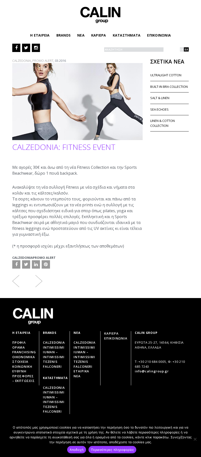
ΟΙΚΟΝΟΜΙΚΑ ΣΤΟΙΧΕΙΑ (23, 359)
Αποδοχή (77, 450)
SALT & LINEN (159, 98)
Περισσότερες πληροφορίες (112, 450)
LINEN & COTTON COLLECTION (162, 123)
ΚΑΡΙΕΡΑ (98, 35)
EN (182, 49)
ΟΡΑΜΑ (18, 347)
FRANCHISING (24, 352)
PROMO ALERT (42, 60)
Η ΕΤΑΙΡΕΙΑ (40, 35)
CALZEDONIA (21, 60)
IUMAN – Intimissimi (53, 354)
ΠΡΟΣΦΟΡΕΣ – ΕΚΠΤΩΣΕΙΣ (23, 378)
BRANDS (63, 35)
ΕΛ (186, 49)
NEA (81, 35)
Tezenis (50, 361)
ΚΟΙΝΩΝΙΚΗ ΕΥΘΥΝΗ (22, 369)
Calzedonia (54, 342)
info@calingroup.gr (152, 371)
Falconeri (52, 366)
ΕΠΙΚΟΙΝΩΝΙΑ (159, 35)
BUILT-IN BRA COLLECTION (169, 86)
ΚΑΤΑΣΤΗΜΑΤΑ (127, 35)
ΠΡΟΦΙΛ (19, 342)
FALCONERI (83, 366)
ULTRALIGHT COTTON (165, 75)
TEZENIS (81, 361)
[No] (194, 439)
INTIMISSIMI (84, 347)
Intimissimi (53, 347)
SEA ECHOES (159, 109)
